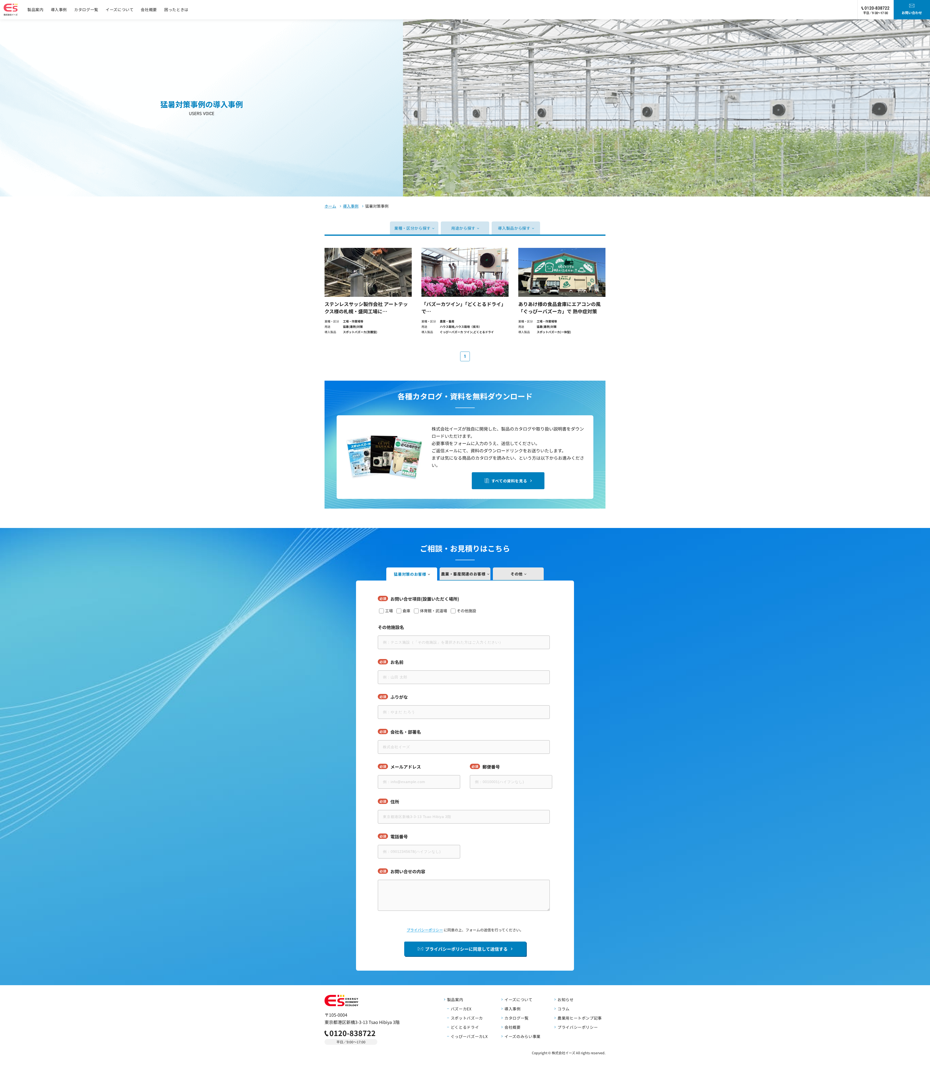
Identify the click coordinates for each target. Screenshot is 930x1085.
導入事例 (59, 9)
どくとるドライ (465, 1027)
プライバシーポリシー (425, 929)
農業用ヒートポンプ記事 (580, 1018)
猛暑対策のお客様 (410, 574)
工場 (389, 610)
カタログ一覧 (86, 9)
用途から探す (463, 228)
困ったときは (176, 9)
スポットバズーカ (467, 1018)
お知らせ (566, 999)
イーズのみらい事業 (522, 1036)
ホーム (330, 206)
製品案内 (35, 9)
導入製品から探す (514, 228)
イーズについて (119, 9)
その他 (517, 574)
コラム (564, 1009)
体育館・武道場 (433, 610)
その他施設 (466, 610)
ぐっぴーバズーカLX (469, 1036)
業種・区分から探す (412, 228)
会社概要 (149, 9)
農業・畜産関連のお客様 (463, 574)
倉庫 (406, 610)
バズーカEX (461, 1009)
